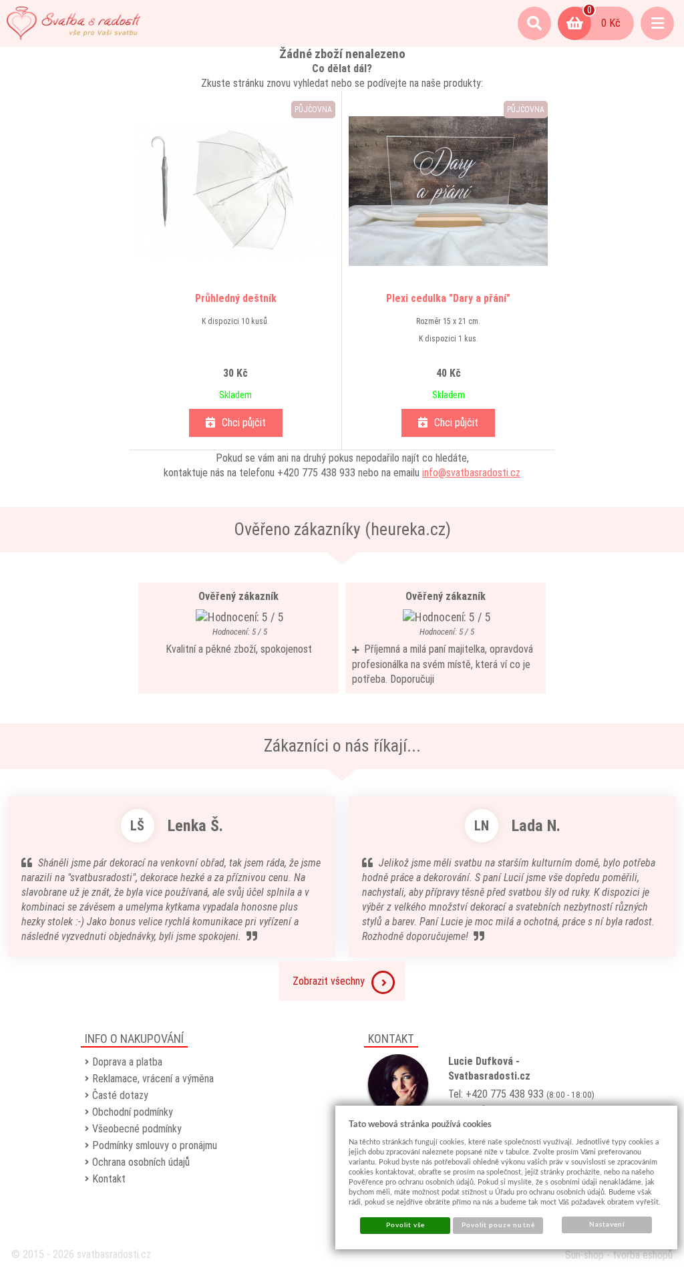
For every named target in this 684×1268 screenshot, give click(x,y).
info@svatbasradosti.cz (471, 472)
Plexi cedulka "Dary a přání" (448, 298)
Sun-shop (584, 1255)
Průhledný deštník (236, 298)
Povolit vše (405, 1225)
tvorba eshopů (643, 1255)
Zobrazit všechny (329, 981)
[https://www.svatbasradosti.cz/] (73, 23)
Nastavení (607, 1224)
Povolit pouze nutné (498, 1225)
